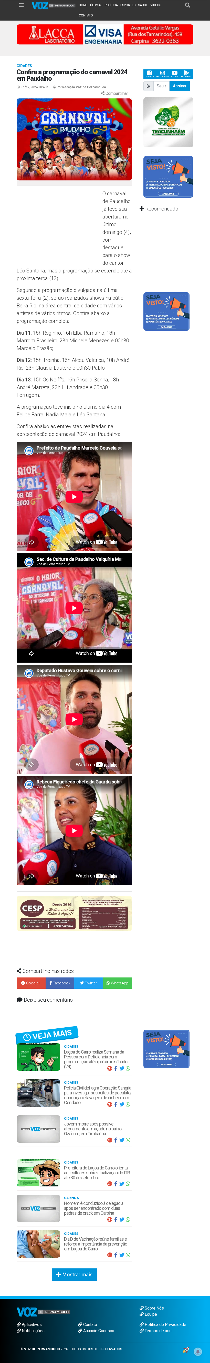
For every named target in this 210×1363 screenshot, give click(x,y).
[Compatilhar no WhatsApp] (128, 1068)
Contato (89, 1324)
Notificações (33, 1330)
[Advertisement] (58, 227)
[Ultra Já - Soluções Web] (186, 1349)
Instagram (162, 77)
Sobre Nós (154, 1308)
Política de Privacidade (165, 1324)
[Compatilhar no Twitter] (121, 1068)
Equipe (150, 1314)
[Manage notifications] (198, 1352)
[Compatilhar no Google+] (109, 1068)
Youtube (175, 77)
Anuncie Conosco (98, 1330)
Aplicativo (186, 77)
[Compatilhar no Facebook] (115, 1068)
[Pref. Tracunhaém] (168, 121)
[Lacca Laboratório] (105, 34)
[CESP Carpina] (74, 913)
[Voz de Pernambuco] (54, 5)
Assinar (179, 86)
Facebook (149, 77)
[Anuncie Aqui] (168, 176)
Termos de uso (158, 1330)
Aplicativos (31, 1324)
